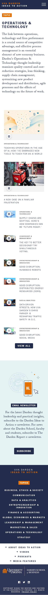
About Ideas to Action (25, 547)
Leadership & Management (25, 237)
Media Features (24, 561)
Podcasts (24, 556)
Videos (24, 552)
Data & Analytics (27, 300)
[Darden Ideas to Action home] (24, 471)
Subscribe (24, 451)
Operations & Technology (16, 144)
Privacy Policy (29, 592)
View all (24, 345)
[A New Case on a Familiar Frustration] (24, 174)
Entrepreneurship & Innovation (29, 262)
